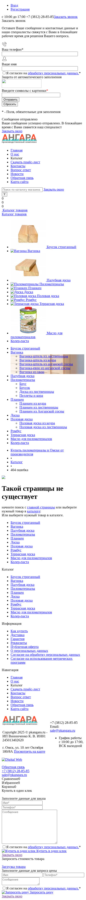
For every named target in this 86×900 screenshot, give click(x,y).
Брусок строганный (61, 247)
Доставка (17, 635)
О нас (15, 154)
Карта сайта (19, 182)
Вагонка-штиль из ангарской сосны (46, 364)
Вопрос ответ (21, 170)
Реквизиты (19, 643)
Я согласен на (43, 73)
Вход (14, 5)
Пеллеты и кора (31, 395)
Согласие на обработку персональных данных (45, 654)
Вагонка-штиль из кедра (37, 360)
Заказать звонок (66, 17)
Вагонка (34, 251)
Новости (17, 174)
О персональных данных (29, 651)
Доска (28, 292)
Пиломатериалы (51, 284)
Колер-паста (20, 341)
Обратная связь (22, 178)
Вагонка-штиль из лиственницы (43, 356)
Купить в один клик (51, 851)
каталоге (33, 511)
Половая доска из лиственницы (43, 427)
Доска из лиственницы (36, 391)
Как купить (19, 631)
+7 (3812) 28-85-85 (15, 771)
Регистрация (20, 9)
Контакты (18, 166)
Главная (16, 150)
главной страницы (41, 507)
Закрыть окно (12, 131)
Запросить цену (41, 892)
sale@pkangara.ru (62, 730)
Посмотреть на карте (29, 751)
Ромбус (31, 300)
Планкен (34, 288)
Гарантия (17, 639)
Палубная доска (59, 280)
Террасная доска (51, 304)
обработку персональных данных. (53, 73)
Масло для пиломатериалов (31, 558)
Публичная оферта (25, 647)
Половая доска (48, 296)
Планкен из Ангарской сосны (41, 411)
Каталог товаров (15, 210)
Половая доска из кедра (37, 423)
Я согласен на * (43, 847)
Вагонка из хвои (31, 372)
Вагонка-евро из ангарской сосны (44, 368)
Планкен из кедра (32, 403)
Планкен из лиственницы (38, 407)
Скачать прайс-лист (25, 162)
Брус (22, 384)
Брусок (24, 388)
